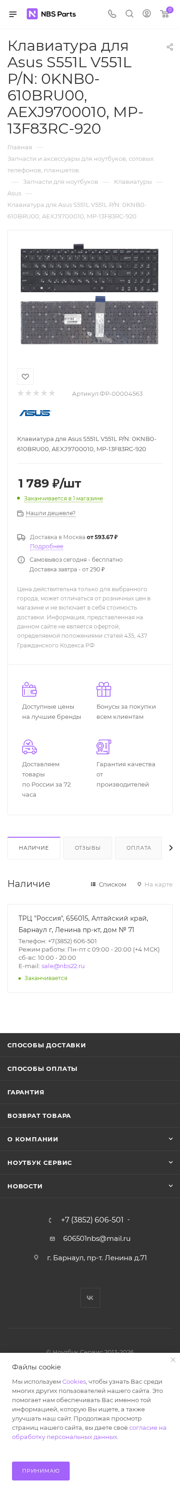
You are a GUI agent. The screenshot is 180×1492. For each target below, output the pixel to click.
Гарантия (25, 1092)
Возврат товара (39, 1115)
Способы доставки (46, 1045)
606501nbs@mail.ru (97, 1238)
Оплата (138, 848)
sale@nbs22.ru (63, 965)
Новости (25, 1186)
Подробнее (46, 546)
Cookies (74, 1381)
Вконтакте (90, 1298)
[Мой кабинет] (147, 14)
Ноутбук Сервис (39, 1162)
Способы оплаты (42, 1068)
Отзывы (88, 848)
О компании (33, 1139)
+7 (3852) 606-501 (92, 1220)
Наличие (34, 848)
